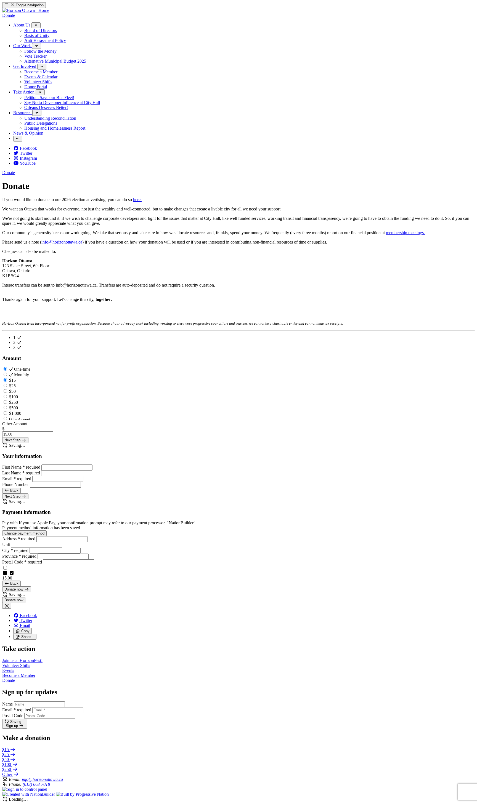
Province (19, 556)
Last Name (21, 473)
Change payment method (24, 533)
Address (18, 538)
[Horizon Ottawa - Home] (25, 10)
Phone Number (16, 484)
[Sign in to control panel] (24, 789)
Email (16, 478)
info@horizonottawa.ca (61, 242)
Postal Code (22, 562)
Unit (6, 544)
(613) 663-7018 (36, 784)
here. (137, 199)
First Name (21, 467)
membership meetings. (405, 232)
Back (13, 490)
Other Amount (14, 423)
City (15, 550)
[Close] (6, 606)
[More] (36, 25)
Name (7, 704)
